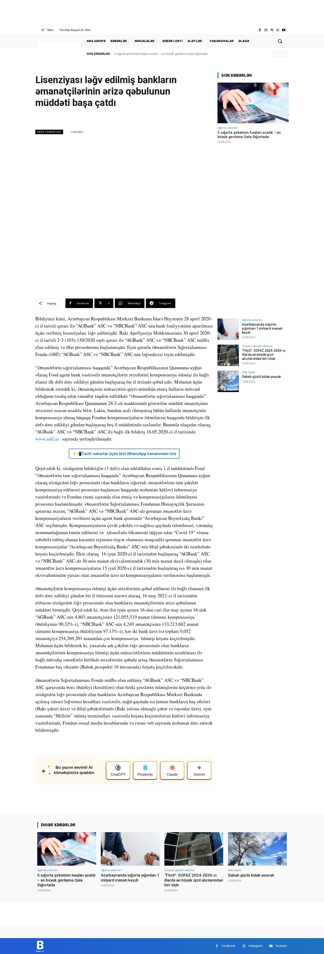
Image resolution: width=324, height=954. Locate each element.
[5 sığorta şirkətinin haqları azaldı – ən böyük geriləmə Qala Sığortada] (253, 103)
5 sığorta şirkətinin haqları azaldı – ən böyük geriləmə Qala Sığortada (161, 54)
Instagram (255, 946)
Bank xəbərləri (49, 131)
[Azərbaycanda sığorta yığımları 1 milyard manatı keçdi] (228, 329)
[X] (272, 30)
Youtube (281, 946)
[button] (280, 41)
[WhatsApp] (278, 30)
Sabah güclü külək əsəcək (261, 377)
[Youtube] (284, 30)
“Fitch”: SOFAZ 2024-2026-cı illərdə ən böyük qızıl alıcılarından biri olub (264, 355)
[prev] (276, 54)
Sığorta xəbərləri (228, 127)
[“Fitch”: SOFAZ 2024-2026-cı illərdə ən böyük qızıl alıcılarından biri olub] (228, 355)
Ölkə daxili (248, 372)
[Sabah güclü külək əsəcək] (228, 381)
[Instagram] (266, 30)
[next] (284, 54)
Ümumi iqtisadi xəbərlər (257, 346)
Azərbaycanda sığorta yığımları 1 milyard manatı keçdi (262, 328)
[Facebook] (260, 30)
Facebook (229, 946)
